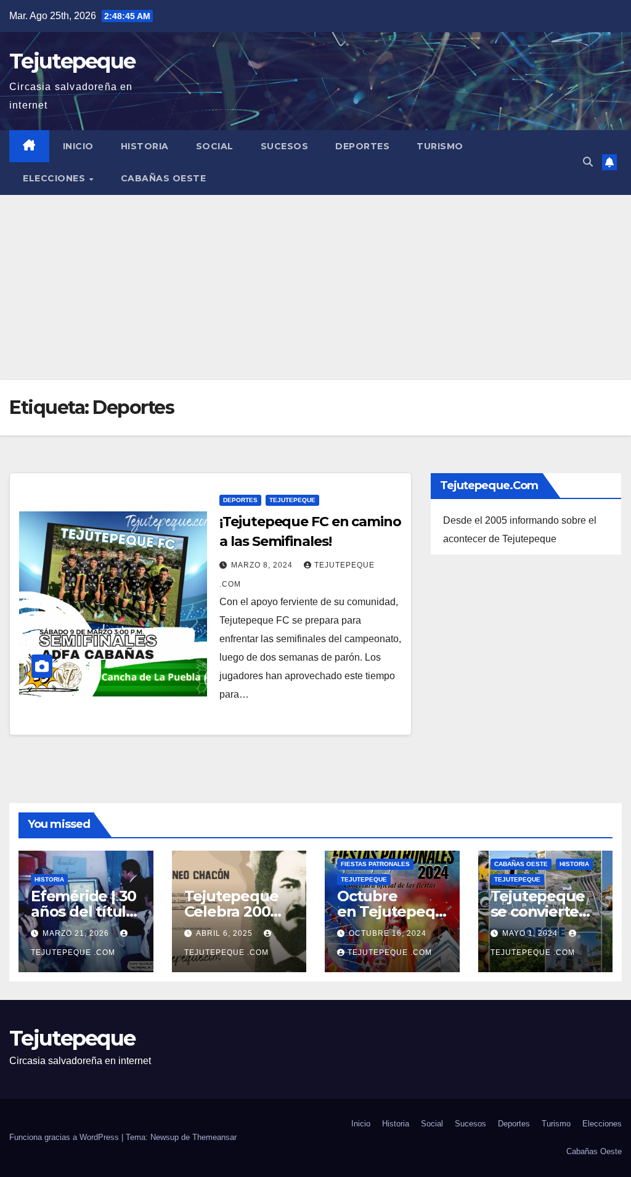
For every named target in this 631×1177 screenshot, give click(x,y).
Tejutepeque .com (390, 952)
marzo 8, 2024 (263, 565)
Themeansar (214, 1137)
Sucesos (285, 146)
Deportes (362, 146)
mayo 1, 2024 (531, 933)
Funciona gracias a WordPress (65, 1137)
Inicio (78, 146)
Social (215, 146)
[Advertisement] (315, 287)
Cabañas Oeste (163, 178)
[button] (588, 162)
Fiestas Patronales (375, 864)
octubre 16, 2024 (387, 933)
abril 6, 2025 (225, 933)
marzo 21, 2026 (77, 933)
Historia (145, 146)
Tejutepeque (72, 61)
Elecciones (55, 178)
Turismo (440, 146)
